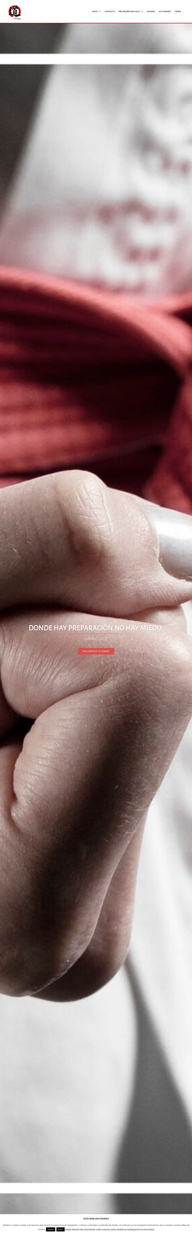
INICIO (95, 11)
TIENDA (177, 11)
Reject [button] (60, 1229)
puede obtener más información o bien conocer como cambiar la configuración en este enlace (109, 1229)
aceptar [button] (51, 1229)
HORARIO (151, 11)
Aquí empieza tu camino (96, 651)
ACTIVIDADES (165, 11)
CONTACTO (109, 11)
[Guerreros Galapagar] (14, 11)
